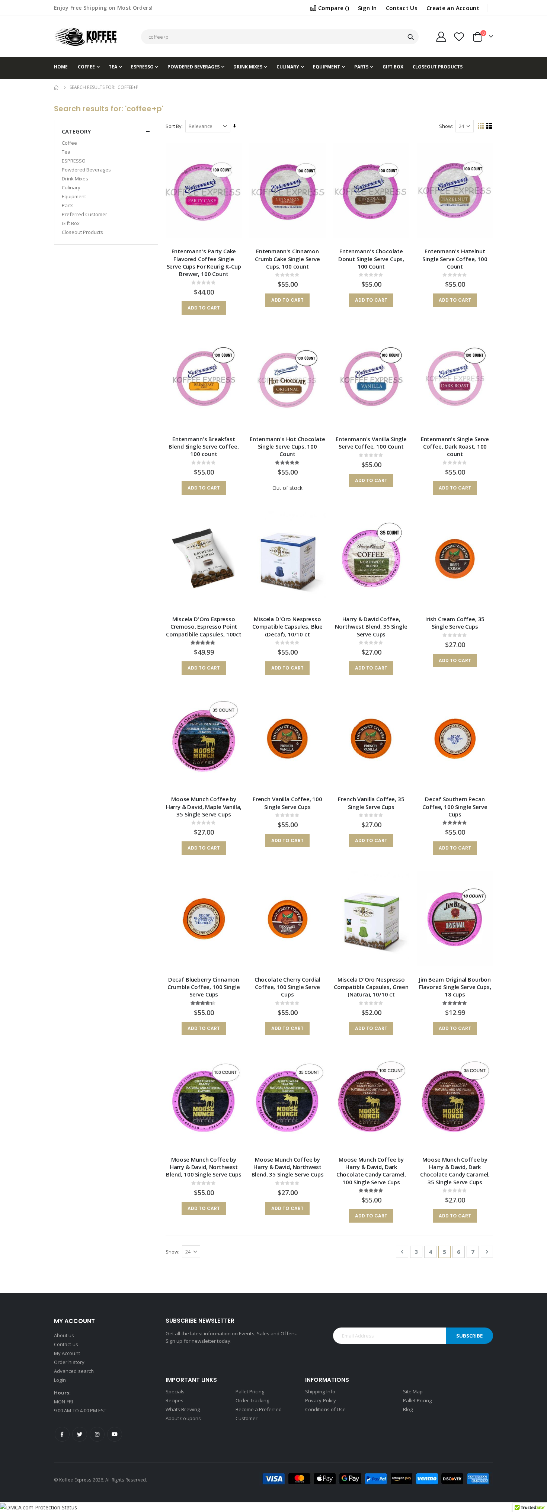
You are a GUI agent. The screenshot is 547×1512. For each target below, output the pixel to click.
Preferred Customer (84, 214)
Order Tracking (252, 1400)
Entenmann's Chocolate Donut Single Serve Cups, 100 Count (371, 258)
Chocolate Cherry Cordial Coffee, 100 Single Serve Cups (287, 987)
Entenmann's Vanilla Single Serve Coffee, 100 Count (371, 442)
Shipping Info (320, 1391)
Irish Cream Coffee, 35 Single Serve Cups (455, 622)
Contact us (66, 1344)
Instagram (97, 1434)
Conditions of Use (325, 1409)
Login (60, 1380)
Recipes (174, 1400)
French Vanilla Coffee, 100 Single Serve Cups (287, 802)
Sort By (174, 126)
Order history (69, 1362)
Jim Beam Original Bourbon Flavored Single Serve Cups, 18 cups (455, 987)
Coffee (69, 142)
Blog (408, 1409)
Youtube (114, 1434)
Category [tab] (76, 131)
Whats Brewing (183, 1409)
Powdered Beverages (86, 169)
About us (64, 1335)
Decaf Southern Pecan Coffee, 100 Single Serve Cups (454, 806)
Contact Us (402, 8)
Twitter (79, 1434)
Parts (68, 205)
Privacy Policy (320, 1400)
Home (56, 87)
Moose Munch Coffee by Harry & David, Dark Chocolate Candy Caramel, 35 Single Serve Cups (455, 1171)
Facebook (62, 1434)
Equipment (74, 196)
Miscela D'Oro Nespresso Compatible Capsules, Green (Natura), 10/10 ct (371, 987)
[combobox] (279, 36)
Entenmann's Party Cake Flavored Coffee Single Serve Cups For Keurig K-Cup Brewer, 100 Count (204, 262)
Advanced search (74, 1371)
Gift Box (71, 223)
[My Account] (441, 37)
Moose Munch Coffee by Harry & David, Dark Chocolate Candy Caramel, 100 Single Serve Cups (371, 1171)
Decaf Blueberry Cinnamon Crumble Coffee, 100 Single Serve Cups (203, 987)
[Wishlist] (459, 37)
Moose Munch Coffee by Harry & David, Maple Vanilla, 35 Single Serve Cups (204, 806)
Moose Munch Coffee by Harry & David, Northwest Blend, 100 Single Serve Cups (203, 1167)
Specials (175, 1391)
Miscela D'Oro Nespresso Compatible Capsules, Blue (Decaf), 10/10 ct (287, 626)
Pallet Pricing (250, 1391)
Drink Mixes (75, 178)
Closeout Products (82, 232)
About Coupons (183, 1418)
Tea (66, 151)
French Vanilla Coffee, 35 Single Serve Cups (371, 802)
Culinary (71, 187)
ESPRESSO (74, 160)
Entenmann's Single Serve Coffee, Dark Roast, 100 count (455, 446)
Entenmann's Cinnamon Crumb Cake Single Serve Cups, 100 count (287, 258)
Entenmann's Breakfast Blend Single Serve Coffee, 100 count (204, 446)
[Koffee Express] (85, 36)
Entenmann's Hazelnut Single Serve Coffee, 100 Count (454, 258)
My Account (67, 1353)
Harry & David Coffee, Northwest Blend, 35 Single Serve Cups (371, 626)
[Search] (411, 37)
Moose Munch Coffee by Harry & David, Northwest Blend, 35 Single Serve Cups (288, 1167)
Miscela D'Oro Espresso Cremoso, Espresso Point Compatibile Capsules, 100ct (203, 626)
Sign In (367, 8)
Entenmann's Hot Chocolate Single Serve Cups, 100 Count (287, 446)
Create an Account (452, 8)
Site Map (413, 1391)
